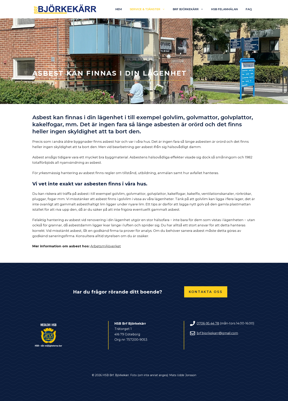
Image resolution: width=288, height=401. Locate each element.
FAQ (249, 9)
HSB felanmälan (224, 9)
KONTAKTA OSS (206, 292)
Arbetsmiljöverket (105, 246)
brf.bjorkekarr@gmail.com (217, 333)
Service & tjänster (145, 9)
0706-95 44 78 (208, 323)
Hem (118, 9)
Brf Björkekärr (186, 9)
